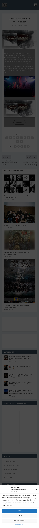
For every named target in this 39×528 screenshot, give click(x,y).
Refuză (19, 516)
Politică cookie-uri (18, 524)
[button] (36, 490)
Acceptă (19, 511)
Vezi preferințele (20, 521)
